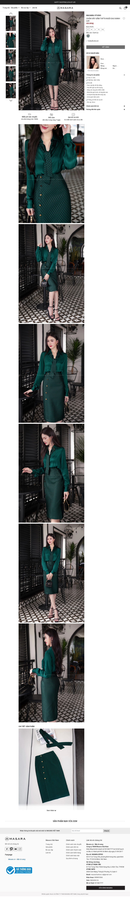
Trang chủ (6, 8)
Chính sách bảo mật (73, 855)
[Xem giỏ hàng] (125, 8)
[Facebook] (7, 849)
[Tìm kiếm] (120, 8)
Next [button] (10, 100)
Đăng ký (106, 831)
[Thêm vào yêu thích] (124, 18)
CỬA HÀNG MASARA (105, 888)
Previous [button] (10, 13)
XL (99, 29)
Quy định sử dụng (72, 858)
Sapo (86, 894)
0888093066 (98, 877)
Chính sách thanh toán (73, 850)
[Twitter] (11, 849)
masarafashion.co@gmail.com (101, 874)
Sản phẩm (14, 8)
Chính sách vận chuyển (73, 844)
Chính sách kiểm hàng (73, 853)
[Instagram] (20, 849)
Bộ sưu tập (25, 8)
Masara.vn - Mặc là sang (16, 859)
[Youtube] (15, 849)
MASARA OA (94, 880)
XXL (103, 29)
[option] (11, 23)
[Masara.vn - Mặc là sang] (65, 7)
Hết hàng (105, 47)
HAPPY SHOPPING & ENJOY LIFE (65, 2)
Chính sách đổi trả (72, 847)
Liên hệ (34, 8)
